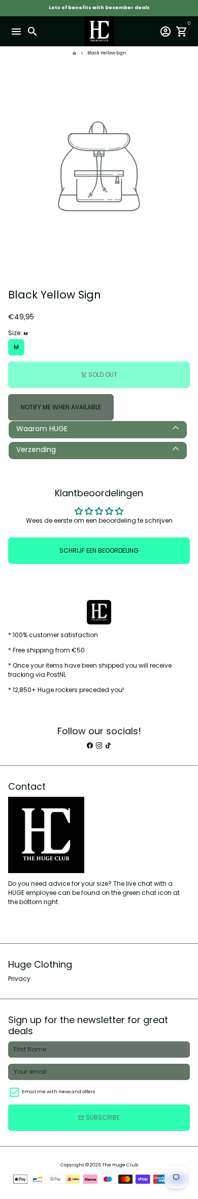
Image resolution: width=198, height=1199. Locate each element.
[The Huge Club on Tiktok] (108, 745)
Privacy (19, 978)
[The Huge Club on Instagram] (99, 745)
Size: (18, 332)
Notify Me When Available (61, 407)
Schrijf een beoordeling (99, 550)
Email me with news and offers (58, 1092)
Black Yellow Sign (106, 53)
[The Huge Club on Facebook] (90, 745)
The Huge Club (120, 1165)
